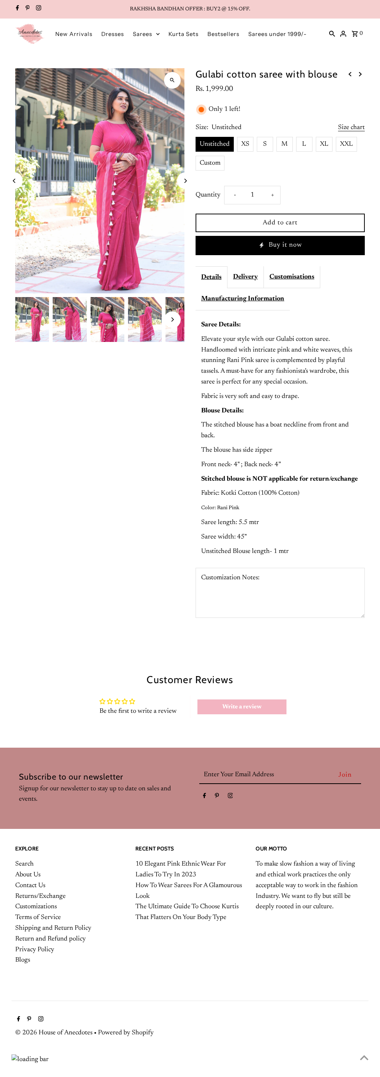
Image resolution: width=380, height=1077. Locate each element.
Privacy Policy (34, 949)
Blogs (22, 960)
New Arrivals (73, 33)
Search (24, 864)
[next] (360, 74)
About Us (27, 875)
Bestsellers (223, 33)
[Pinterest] (27, 9)
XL (324, 144)
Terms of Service (38, 917)
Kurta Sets (183, 33)
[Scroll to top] (364, 1057)
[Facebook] (16, 9)
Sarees (142, 33)
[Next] (185, 180)
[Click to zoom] (172, 80)
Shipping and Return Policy (53, 928)
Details (211, 277)
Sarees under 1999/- (277, 33)
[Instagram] (37, 9)
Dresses (112, 33)
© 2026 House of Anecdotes (54, 1033)
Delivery (245, 277)
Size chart (351, 127)
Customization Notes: (230, 577)
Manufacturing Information (242, 299)
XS (245, 144)
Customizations (36, 906)
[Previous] (14, 180)
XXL (346, 144)
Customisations (291, 277)
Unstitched (215, 144)
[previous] (349, 74)
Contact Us (30, 885)
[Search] (332, 34)
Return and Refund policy (50, 939)
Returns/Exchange (40, 896)
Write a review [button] (242, 707)
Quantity (208, 195)
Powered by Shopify (126, 1033)
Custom (210, 163)
